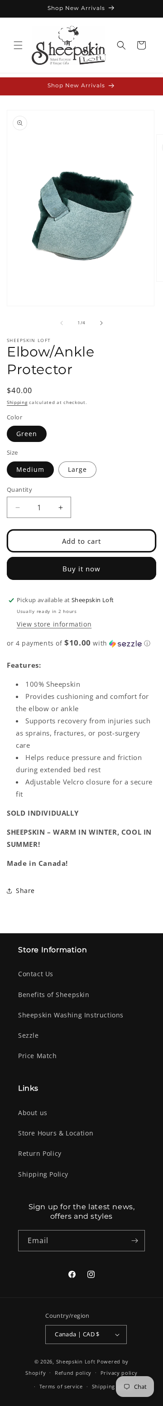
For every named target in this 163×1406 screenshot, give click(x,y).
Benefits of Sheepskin (54, 994)
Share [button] (25, 890)
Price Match (37, 1055)
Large (77, 469)
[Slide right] (101, 323)
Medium (30, 469)
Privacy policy (119, 1372)
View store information (54, 624)
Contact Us (35, 973)
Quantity (19, 489)
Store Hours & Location (55, 1133)
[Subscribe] (134, 1240)
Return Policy (40, 1153)
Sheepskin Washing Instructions (71, 1015)
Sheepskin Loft (76, 1361)
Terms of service (61, 1386)
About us (33, 1112)
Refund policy (73, 1372)
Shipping (17, 402)
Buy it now (81, 568)
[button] (18, 45)
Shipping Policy (43, 1174)
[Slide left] (62, 323)
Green (26, 433)
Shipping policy (112, 1386)
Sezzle (28, 1035)
